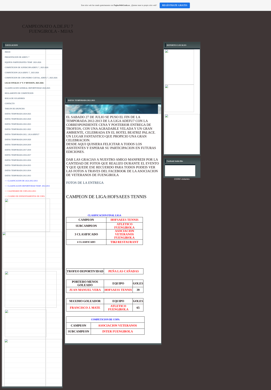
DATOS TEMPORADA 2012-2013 (18, 176)
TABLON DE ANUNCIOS (15, 109)
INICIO (7, 52)
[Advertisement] (113, 69)
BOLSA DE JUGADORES (15, 98)
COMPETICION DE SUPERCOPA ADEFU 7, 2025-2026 (26, 67)
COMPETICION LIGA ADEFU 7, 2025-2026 (22, 73)
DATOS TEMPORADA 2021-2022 (18, 129)
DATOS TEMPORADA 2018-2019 (18, 145)
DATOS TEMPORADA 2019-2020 (18, 140)
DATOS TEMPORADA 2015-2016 (18, 160)
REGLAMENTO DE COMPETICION (19, 93)
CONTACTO (10, 103)
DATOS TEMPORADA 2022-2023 (18, 124)
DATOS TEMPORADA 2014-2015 (18, 165)
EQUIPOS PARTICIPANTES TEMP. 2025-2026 (23, 62)
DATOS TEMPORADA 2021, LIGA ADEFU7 (22, 134)
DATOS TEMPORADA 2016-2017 (18, 155)
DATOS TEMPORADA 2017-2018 (18, 150)
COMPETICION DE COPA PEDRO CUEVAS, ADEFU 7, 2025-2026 (31, 78)
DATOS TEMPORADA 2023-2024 (18, 119)
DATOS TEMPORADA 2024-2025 (18, 114)
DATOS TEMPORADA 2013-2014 (18, 170)
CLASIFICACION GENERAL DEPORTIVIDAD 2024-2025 (27, 88)
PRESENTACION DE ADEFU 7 (17, 57)
